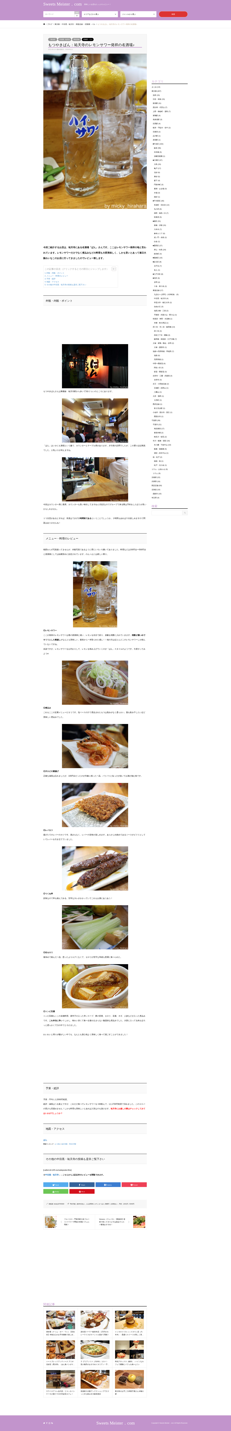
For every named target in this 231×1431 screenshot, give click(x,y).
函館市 (155, 494)
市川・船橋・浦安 (159, 441)
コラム (155, 473)
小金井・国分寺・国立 (161, 412)
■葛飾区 (156, 258)
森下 (155, 180)
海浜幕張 (157, 429)
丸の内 (156, 209)
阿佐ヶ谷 (157, 368)
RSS (52, 1423)
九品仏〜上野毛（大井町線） (165, 294)
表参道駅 (156, 119)
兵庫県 (154, 481)
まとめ (154, 87)
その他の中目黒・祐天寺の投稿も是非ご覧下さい (66, 285)
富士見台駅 (158, 408)
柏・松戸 (156, 457)
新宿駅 (155, 103)
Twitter (44, 1423)
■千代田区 (156, 201)
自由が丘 (157, 307)
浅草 (154, 95)
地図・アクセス (52, 282)
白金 (155, 241)
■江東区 (156, 160)
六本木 (156, 229)
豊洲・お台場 (159, 189)
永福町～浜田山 (160, 388)
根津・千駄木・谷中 (160, 128)
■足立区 (156, 262)
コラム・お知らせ (158, 469)
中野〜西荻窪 (158, 363)
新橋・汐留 (158, 225)
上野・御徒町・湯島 (160, 111)
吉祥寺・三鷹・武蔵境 (161, 376)
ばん (45, 1140)
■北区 (155, 278)
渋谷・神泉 (157, 99)
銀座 (155, 148)
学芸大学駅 (72, 1144)
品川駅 (155, 136)
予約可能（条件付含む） (78, 1204)
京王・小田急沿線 (159, 384)
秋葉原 (156, 217)
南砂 (155, 197)
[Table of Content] (114, 269)
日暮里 (155, 132)
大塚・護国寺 (159, 347)
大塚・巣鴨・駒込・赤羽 (162, 343)
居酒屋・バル (87, 39)
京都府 (154, 477)
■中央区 (156, 144)
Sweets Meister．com (115, 1423)
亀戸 (155, 168)
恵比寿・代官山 (159, 107)
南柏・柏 (157, 461)
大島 (155, 164)
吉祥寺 (156, 380)
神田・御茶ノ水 (160, 213)
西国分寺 (157, 416)
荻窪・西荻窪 (159, 372)
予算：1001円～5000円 (126, 1204)
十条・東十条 (159, 286)
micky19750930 (59, 1204)
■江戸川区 (156, 274)
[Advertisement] (95, 220)
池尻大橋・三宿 (160, 311)
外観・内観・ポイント (55, 273)
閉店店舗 (155, 485)
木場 (155, 193)
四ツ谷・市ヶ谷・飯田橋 (162, 327)
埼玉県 (154, 498)
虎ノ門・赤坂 (159, 237)
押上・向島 (158, 250)
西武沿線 (156, 404)
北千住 (156, 266)
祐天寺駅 (64, 1144)
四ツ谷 (156, 331)
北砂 (155, 172)
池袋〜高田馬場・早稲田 (162, 351)
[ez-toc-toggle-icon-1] (113, 269)
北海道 (154, 490)
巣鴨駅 (155, 115)
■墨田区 (156, 246)
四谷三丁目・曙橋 (160, 335)
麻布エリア (158, 233)
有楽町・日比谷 (160, 205)
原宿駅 (155, 140)
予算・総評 (50, 279)
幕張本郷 (157, 433)
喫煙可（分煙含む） (111, 1204)
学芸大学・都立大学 (161, 302)
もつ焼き (58, 1144)
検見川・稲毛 (159, 437)
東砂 (155, 176)
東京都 (53, 39)
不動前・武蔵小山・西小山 (164, 315)
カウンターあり (99, 1204)
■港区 (155, 221)
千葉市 (155, 424)
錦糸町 (156, 254)
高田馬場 (157, 359)
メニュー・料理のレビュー (57, 276)
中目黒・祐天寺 (65, 39)
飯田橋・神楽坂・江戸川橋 (164, 339)
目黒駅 (155, 124)
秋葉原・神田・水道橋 (161, 319)
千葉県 (154, 420)
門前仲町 (157, 185)
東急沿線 (76, 39)
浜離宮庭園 (158, 156)
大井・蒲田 (157, 396)
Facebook (47, 1423)
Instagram (49, 1423)
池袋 (155, 355)
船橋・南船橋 (159, 449)
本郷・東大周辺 (160, 323)
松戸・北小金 (159, 465)
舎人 (155, 270)
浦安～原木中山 (160, 453)
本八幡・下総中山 (160, 445)
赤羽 (155, 282)
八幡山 (156, 392)
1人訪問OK (90, 1204)
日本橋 (156, 152)
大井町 (156, 400)
